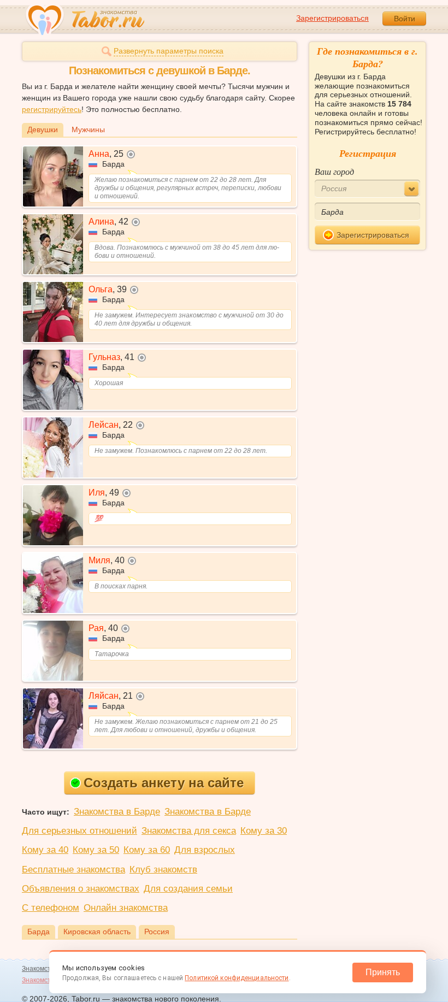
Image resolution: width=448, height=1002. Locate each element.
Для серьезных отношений (79, 831)
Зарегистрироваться (332, 18)
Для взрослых (204, 850)
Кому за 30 (263, 831)
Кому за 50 (96, 850)
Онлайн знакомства (126, 908)
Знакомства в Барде (117, 811)
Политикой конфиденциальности (236, 978)
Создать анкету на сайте (164, 782)
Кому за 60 (146, 850)
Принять (383, 972)
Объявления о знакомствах (80, 888)
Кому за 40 (45, 850)
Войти (404, 18)
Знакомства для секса (189, 831)
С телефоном (50, 908)
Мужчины (88, 129)
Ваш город (334, 171)
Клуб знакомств (163, 869)
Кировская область (97, 931)
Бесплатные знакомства (73, 869)
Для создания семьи (188, 888)
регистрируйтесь (51, 109)
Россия (156, 931)
